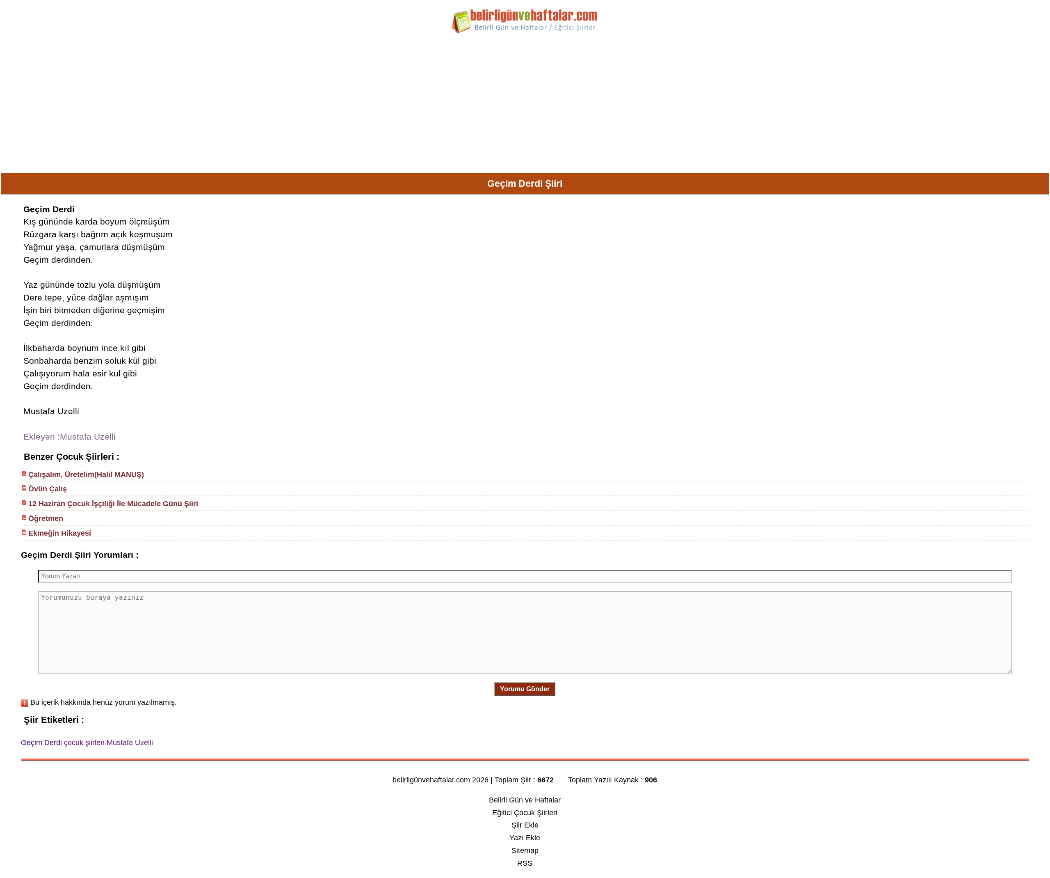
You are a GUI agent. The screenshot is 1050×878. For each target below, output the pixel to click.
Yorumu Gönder (525, 688)
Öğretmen (45, 518)
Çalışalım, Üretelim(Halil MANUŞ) (86, 474)
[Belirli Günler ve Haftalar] (525, 32)
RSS (524, 863)
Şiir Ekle (525, 825)
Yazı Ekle (524, 838)
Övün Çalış (47, 489)
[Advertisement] (525, 106)
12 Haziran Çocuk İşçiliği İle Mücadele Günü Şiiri (113, 504)
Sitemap (525, 850)
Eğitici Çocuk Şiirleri (524, 813)
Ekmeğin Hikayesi (59, 533)
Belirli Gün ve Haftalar (525, 800)
